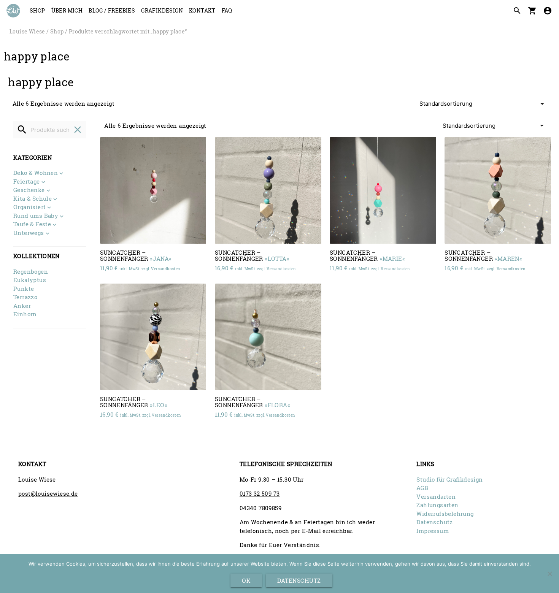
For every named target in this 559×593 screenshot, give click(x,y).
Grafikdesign (162, 10)
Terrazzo (25, 297)
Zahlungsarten (437, 505)
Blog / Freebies (112, 10)
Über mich (67, 10)
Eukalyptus (29, 280)
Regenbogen (30, 271)
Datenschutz (434, 522)
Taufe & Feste (32, 224)
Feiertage (26, 182)
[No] (549, 573)
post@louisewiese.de (48, 493)
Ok (246, 580)
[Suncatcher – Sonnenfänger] (153, 190)
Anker (22, 305)
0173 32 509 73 (260, 493)
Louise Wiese (27, 31)
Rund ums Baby (35, 216)
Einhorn (25, 314)
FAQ (227, 10)
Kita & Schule (32, 199)
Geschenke (29, 190)
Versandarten (436, 496)
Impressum (432, 530)
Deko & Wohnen (35, 173)
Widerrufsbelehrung (444, 513)
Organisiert (29, 207)
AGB (422, 488)
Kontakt (202, 10)
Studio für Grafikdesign (449, 479)
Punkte (23, 288)
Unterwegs (28, 233)
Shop (37, 10)
